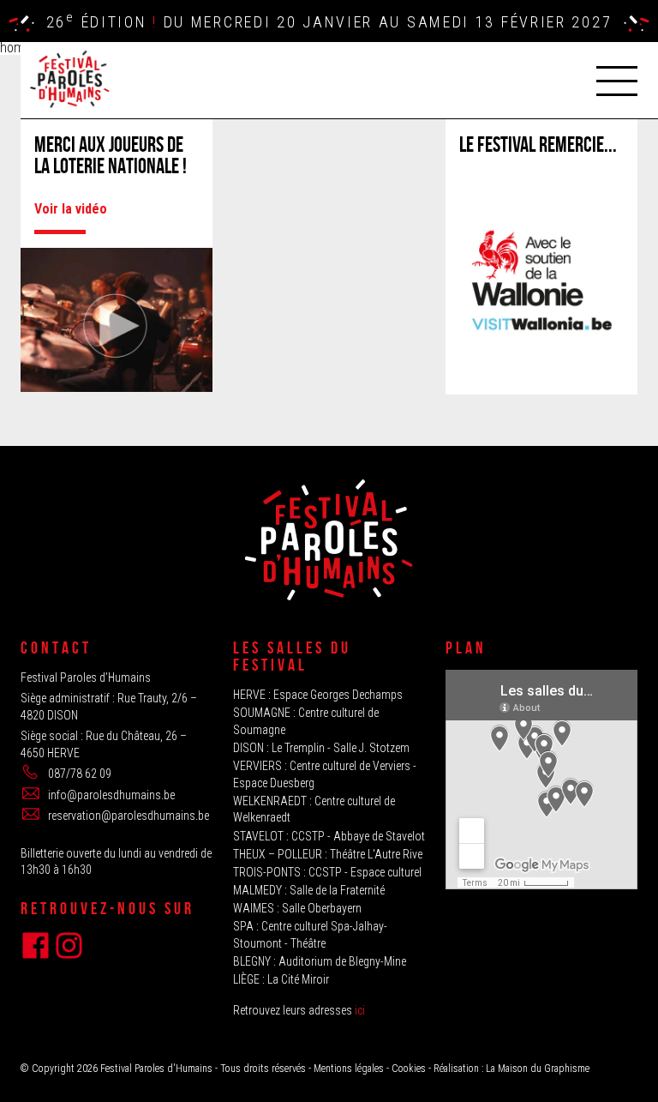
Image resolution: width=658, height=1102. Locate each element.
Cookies (409, 1069)
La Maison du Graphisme (537, 1069)
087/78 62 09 (79, 773)
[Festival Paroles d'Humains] (69, 79)
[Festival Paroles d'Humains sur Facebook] (36, 945)
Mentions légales (349, 1069)
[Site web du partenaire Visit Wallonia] (541, 361)
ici (360, 1010)
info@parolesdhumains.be (111, 795)
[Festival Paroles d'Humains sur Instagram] (69, 945)
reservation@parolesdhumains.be (128, 815)
